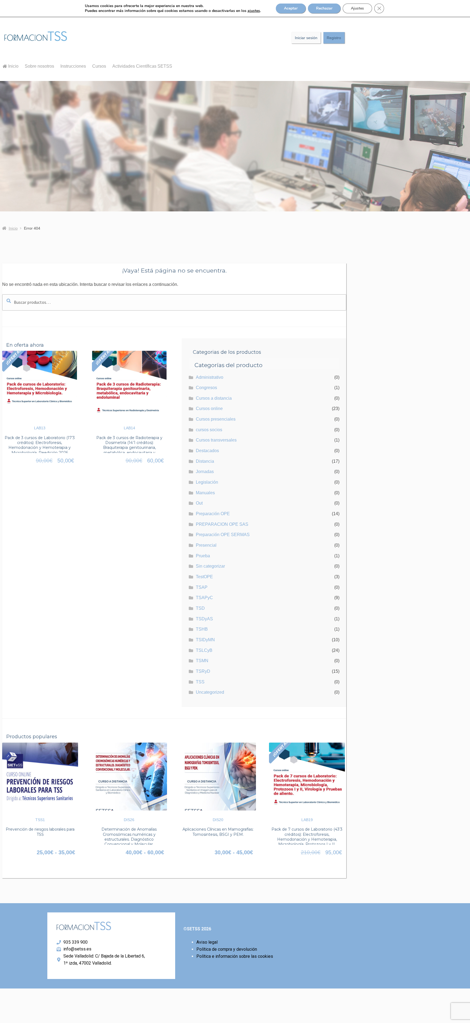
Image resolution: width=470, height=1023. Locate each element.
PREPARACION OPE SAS (222, 524)
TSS (200, 682)
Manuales (205, 492)
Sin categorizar (210, 566)
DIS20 (218, 820)
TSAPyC (204, 597)
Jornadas (205, 471)
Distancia (205, 461)
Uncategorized (210, 692)
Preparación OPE (213, 513)
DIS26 (129, 820)
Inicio (12, 66)
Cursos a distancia (214, 398)
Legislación (207, 482)
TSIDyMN (205, 639)
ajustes (254, 10)
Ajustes (357, 8)
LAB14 (129, 428)
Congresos (206, 387)
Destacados (207, 450)
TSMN (202, 660)
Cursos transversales (216, 440)
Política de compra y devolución (226, 949)
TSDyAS (204, 619)
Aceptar (291, 8)
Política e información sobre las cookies (234, 956)
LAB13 (39, 428)
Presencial (206, 545)
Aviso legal (207, 942)
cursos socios (209, 429)
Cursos (99, 66)
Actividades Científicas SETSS (142, 66)
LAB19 (307, 820)
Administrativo (209, 377)
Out (199, 503)
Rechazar (324, 8)
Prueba (203, 555)
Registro (334, 38)
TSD (200, 608)
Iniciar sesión (306, 38)
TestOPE (204, 576)
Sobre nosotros (39, 66)
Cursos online (209, 408)
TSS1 (40, 820)
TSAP (202, 587)
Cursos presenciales (216, 419)
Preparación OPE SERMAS (223, 534)
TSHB (202, 629)
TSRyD (203, 671)
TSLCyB (204, 650)
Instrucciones (73, 66)
